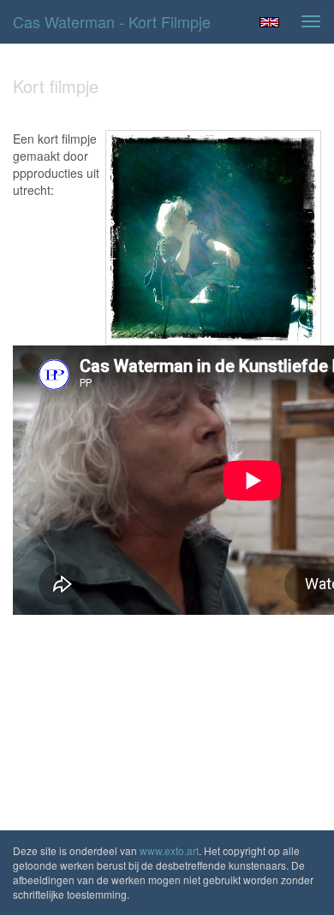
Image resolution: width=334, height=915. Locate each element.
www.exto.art (169, 850)
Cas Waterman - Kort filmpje (112, 21)
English (269, 22)
